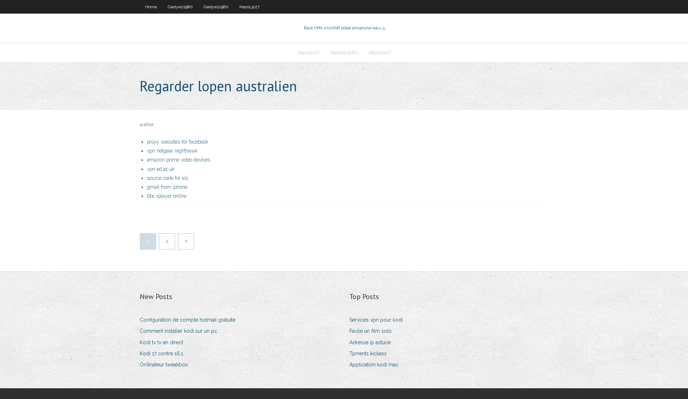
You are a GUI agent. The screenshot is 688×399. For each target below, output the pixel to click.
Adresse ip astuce (370, 342)
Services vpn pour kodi (376, 320)
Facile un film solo (370, 331)
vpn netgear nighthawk (172, 151)
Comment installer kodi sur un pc (178, 331)
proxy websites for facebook (177, 142)
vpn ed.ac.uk (161, 169)
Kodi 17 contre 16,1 (161, 353)
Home (151, 6)
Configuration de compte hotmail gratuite (187, 320)
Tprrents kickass (368, 353)
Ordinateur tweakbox (164, 364)
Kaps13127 (249, 6)
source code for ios (167, 178)
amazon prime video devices (178, 160)
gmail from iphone (167, 187)
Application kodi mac (373, 364)
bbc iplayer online (166, 196)
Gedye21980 (180, 6)
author (147, 124)
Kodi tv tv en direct (161, 342)
